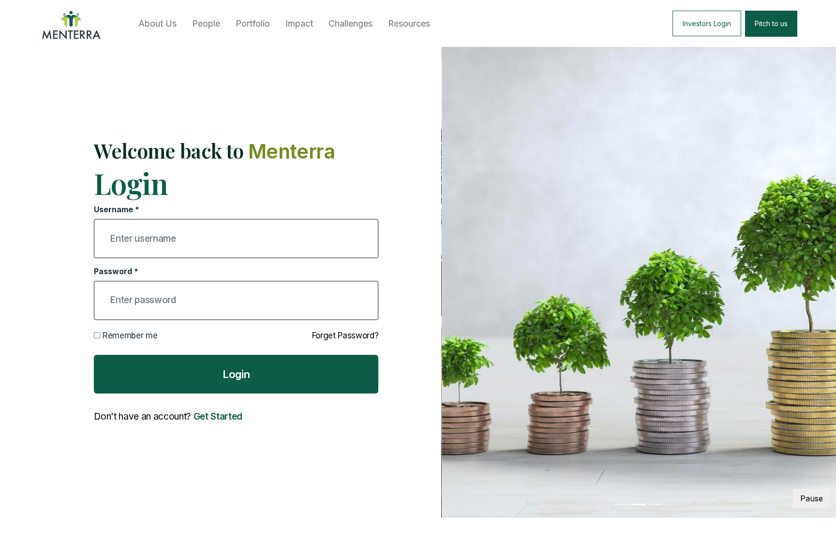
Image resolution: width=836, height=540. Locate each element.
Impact (299, 23)
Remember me (128, 335)
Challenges (350, 23)
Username (116, 209)
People (206, 23)
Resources (409, 23)
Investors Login (707, 23)
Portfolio (253, 23)
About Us (157, 23)
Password (116, 271)
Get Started (218, 416)
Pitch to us (771, 23)
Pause (811, 498)
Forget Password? (345, 335)
